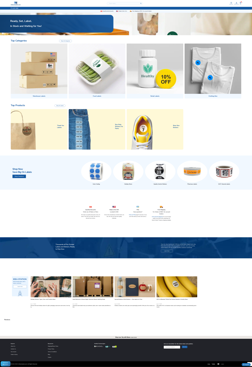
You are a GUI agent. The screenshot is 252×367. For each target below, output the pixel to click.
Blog (49, 354)
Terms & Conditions (52, 351)
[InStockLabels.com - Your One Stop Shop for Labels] (16, 3)
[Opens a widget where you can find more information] (246, 364)
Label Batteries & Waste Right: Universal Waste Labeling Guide (89, 299)
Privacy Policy (51, 349)
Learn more (134, 337)
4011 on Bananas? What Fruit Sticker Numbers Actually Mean (172, 299)
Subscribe (185, 346)
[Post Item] (51, 286)
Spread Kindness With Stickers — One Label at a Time (128, 299)
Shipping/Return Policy (53, 346)
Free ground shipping (157, 216)
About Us (13, 346)
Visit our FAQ (132, 215)
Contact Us (13, 349)
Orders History (14, 354)
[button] (5, 363)
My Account (13, 351)
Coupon (49, 357)
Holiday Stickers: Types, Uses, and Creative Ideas (43, 299)
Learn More (167, 251)
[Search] (141, 3)
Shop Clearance (19, 176)
